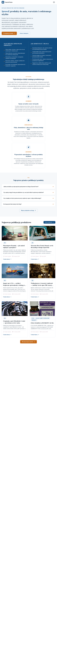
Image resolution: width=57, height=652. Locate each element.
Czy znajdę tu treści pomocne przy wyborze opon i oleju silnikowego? (22, 198)
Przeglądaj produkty (8, 33)
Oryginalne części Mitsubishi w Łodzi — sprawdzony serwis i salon (14, 322)
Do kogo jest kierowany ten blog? (12, 204)
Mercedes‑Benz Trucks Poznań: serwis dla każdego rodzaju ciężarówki (42, 247)
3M (4, 242)
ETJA (33, 318)
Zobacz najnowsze (48, 222)
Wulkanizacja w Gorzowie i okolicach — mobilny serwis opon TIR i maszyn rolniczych (42, 285)
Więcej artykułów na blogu (27, 210)
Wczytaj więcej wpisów (27, 341)
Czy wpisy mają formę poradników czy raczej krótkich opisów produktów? (23, 192)
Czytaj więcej (6, 259)
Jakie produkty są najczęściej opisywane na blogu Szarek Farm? (21, 186)
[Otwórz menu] (54, 2)
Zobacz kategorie (24, 33)
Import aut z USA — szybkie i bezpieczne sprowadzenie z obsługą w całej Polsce (14, 285)
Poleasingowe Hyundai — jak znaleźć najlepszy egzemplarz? (14, 247)
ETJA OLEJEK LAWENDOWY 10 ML (42, 323)
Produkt (34, 320)
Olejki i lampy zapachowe (42, 318)
